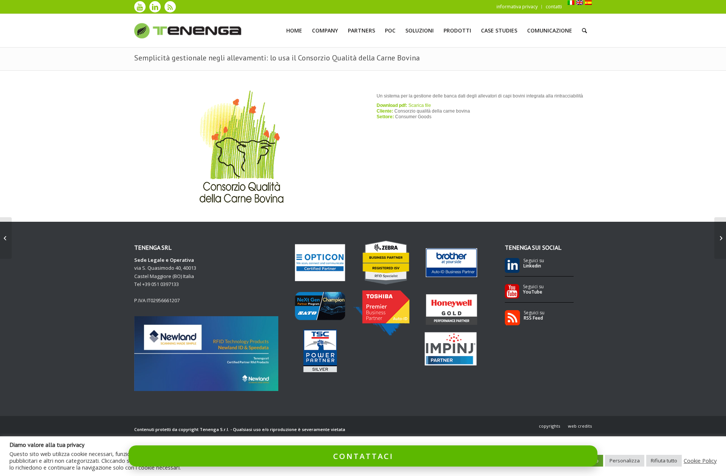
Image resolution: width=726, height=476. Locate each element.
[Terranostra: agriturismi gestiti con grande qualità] (720, 238)
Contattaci (363, 456)
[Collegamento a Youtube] (140, 6)
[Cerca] (584, 30)
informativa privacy (517, 6)
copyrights (549, 426)
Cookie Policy (700, 460)
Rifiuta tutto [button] (664, 460)
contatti (554, 6)
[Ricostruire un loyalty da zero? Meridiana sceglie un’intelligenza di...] (6, 238)
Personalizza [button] (625, 460)
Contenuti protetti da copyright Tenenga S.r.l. (181, 429)
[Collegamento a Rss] (170, 6)
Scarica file (419, 105)
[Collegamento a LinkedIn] (155, 6)
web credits (580, 426)
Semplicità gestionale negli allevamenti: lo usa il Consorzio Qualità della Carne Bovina (277, 58)
